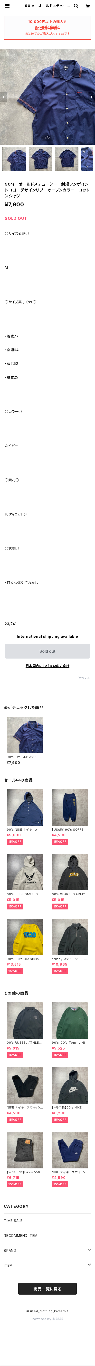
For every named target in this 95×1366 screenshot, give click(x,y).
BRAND (10, 1250)
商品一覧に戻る (47, 1289)
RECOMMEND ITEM (21, 1235)
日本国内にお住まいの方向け (47, 666)
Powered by (42, 1319)
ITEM (8, 1265)
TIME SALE (13, 1221)
